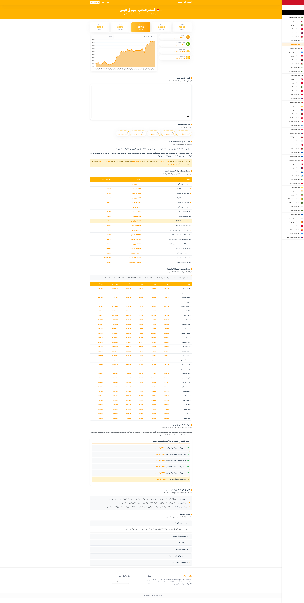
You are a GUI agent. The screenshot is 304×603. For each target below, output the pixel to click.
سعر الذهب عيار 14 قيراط (183, 202)
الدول (103, 2)
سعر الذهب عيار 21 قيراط (183, 193)
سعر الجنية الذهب (179, 230)
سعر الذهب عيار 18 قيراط (183, 198)
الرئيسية (108, 2)
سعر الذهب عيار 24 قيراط (183, 184)
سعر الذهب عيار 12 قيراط (183, 207)
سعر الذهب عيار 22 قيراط (183, 189)
